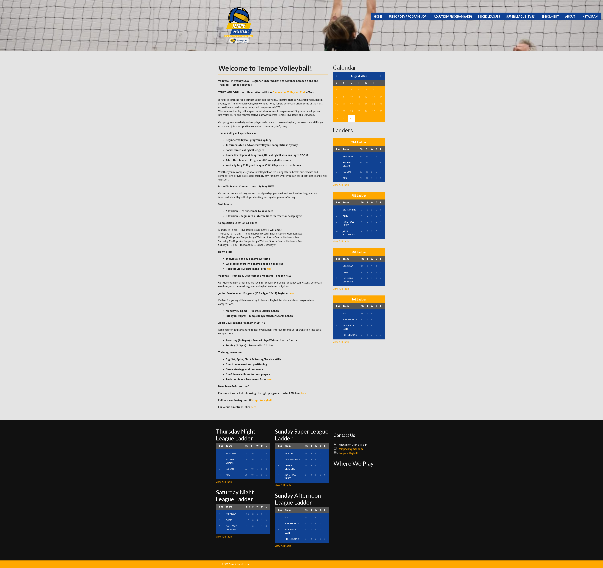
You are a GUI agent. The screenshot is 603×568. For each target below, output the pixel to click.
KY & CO (289, 453)
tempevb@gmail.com (351, 449)
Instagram (589, 16)
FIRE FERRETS (350, 319)
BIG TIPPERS (349, 209)
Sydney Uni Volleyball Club (289, 92)
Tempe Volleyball (261, 400)
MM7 (345, 313)
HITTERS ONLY (350, 335)
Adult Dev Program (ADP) (453, 16)
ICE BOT (347, 172)
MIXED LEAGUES (489, 16)
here (269, 268)
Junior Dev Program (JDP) (408, 16)
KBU (345, 178)
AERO (345, 216)
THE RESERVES (292, 459)
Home (378, 16)
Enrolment (550, 16)
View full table (341, 184)
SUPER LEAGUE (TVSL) (520, 16)
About (570, 16)
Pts (361, 149)
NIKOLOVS (348, 266)
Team (346, 149)
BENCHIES (348, 156)
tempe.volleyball (348, 453)
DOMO (346, 272)
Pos (338, 149)
